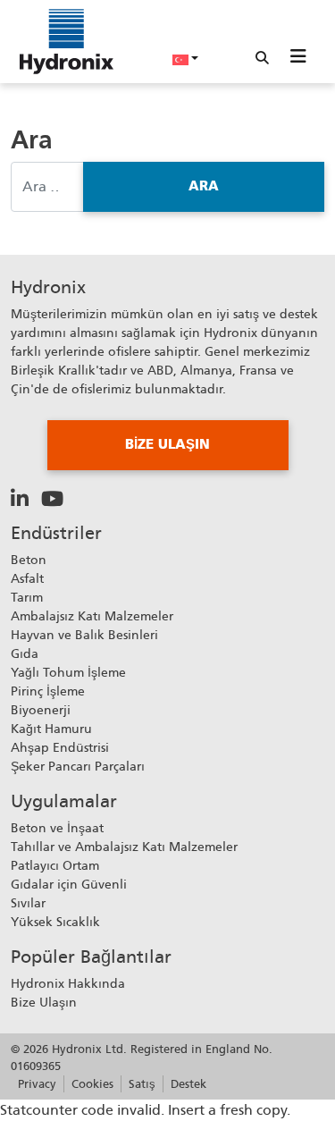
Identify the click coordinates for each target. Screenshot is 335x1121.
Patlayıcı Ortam (55, 865)
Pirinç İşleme (48, 691)
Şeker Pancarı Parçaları (78, 766)
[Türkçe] (185, 58)
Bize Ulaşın (44, 1002)
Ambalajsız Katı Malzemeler (92, 616)
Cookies (92, 1084)
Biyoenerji (41, 710)
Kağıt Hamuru (51, 728)
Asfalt (27, 578)
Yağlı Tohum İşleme (68, 672)
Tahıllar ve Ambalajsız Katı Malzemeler (124, 846)
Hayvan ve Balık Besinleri (84, 635)
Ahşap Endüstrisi (60, 747)
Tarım (27, 597)
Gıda (24, 653)
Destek (188, 1084)
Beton (28, 559)
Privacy (37, 1084)
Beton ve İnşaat (57, 828)
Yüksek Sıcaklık (55, 921)
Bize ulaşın (167, 444)
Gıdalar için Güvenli (69, 884)
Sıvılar (28, 903)
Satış (142, 1084)
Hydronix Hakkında (68, 983)
